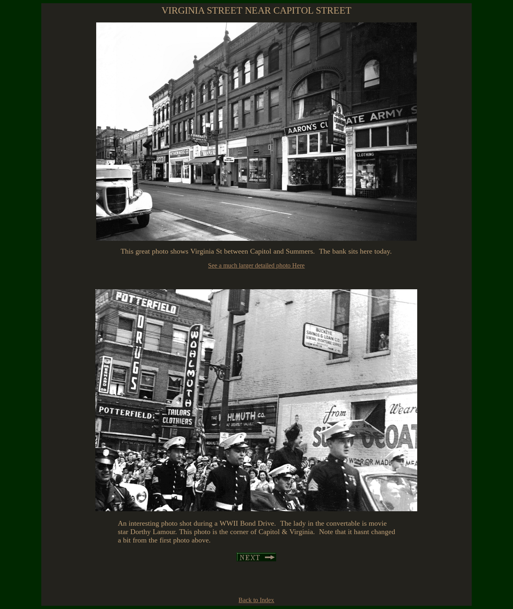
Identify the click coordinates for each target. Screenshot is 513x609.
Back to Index (256, 600)
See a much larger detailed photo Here (256, 265)
